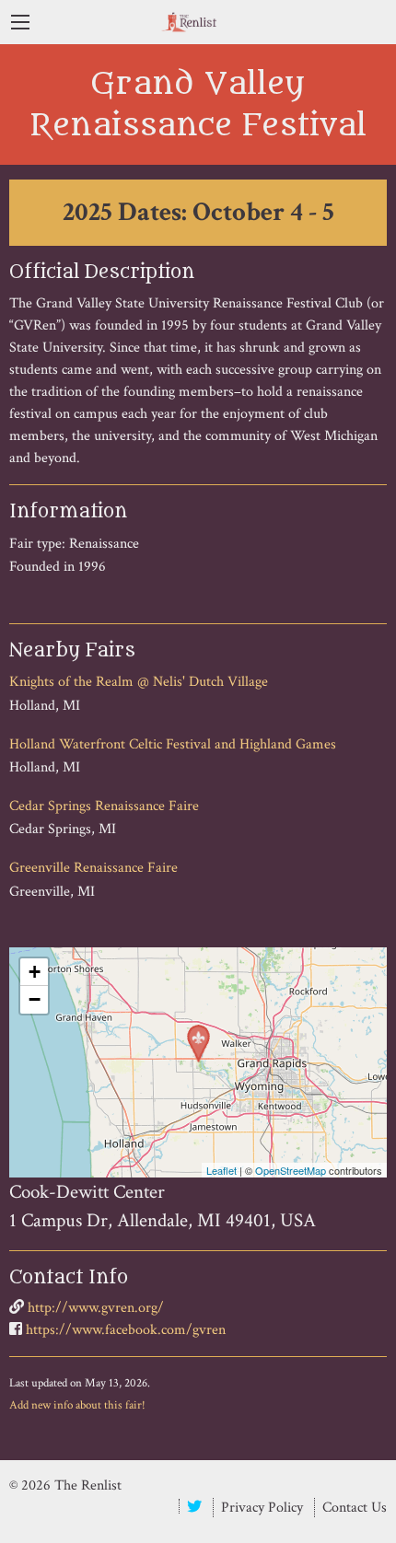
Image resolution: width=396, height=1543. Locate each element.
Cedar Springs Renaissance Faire (104, 806)
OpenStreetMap (290, 1170)
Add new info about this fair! (77, 1405)
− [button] (35, 999)
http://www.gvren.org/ (96, 1307)
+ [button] (35, 971)
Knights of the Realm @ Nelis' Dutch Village (138, 681)
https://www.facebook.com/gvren (126, 1330)
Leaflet (221, 1170)
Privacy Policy (262, 1507)
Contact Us (354, 1507)
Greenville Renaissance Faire (93, 867)
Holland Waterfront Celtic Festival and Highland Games (172, 744)
